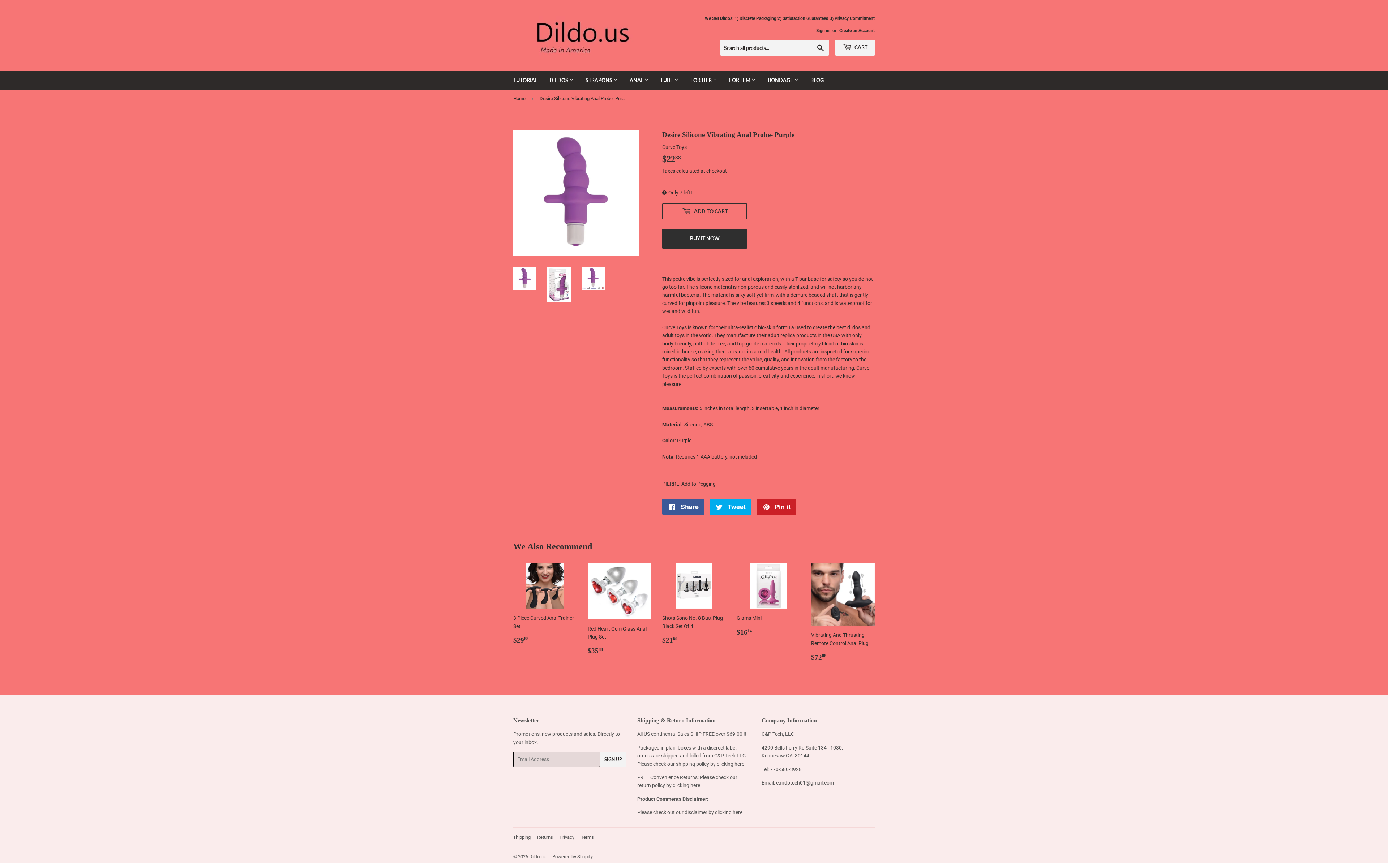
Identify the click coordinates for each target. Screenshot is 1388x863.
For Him (740, 80)
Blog (817, 80)
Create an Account (857, 30)
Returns (545, 837)
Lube (667, 80)
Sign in (823, 30)
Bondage (781, 80)
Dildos (559, 80)
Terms (587, 837)
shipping (522, 837)
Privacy (567, 837)
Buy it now (705, 238)
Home (519, 98)
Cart (860, 47)
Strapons (599, 80)
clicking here (730, 764)
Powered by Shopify (572, 856)
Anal (637, 80)
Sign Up (613, 759)
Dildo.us (537, 856)
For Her (701, 80)
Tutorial (525, 80)
